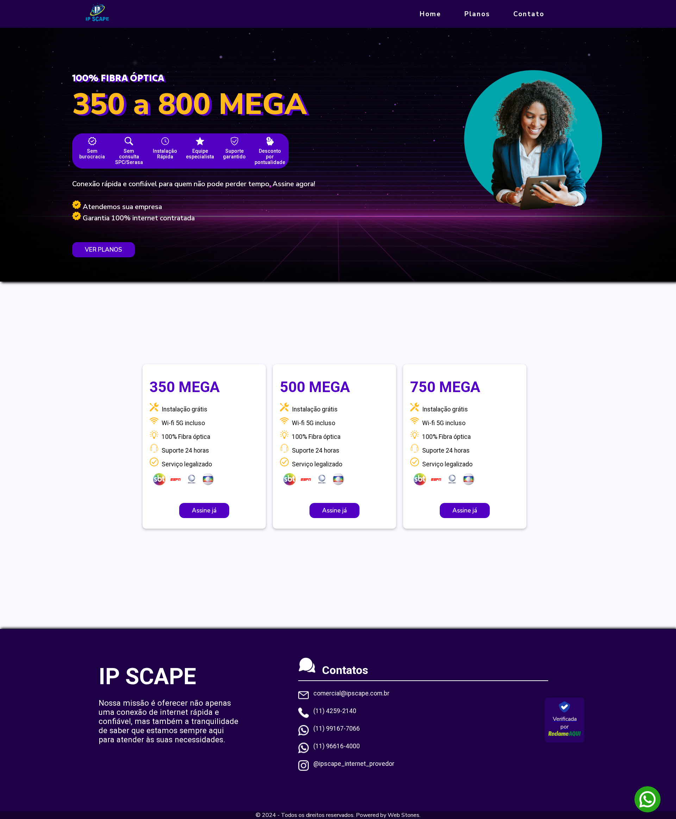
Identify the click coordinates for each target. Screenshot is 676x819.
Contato (528, 14)
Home (430, 14)
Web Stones (403, 815)
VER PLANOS (103, 250)
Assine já (204, 510)
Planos (477, 14)
